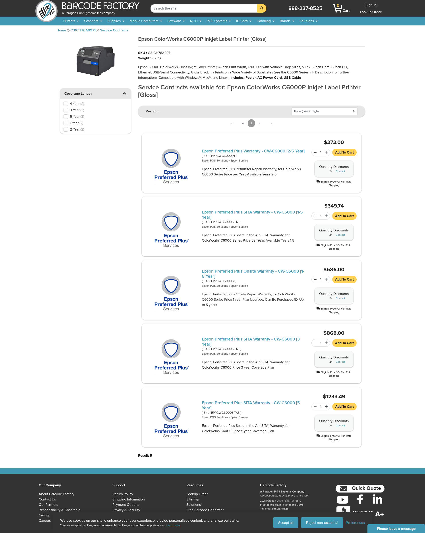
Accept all (286, 522)
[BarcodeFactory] (46, 8)
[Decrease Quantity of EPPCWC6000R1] (314, 152)
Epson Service (239, 160)
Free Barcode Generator (205, 510)
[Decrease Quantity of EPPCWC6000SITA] (314, 215)
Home (61, 30)
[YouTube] (342, 499)
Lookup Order (371, 12)
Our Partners (48, 504)
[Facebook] (360, 499)
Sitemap (192, 499)
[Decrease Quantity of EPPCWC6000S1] (314, 279)
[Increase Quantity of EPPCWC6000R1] (326, 152)
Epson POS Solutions (215, 160)
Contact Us (47, 499)
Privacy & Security (126, 510)
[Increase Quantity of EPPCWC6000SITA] (326, 215)
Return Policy (122, 494)
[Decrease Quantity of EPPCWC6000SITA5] (314, 406)
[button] (124, 93)
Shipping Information (128, 499)
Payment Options (125, 504)
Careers (45, 520)
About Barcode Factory (56, 494)
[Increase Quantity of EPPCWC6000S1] (326, 279)
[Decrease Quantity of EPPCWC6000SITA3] (314, 342)
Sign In (370, 5)
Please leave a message (396, 529)
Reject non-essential (322, 522)
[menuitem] (71, 21)
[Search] (261, 8)
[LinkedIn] (377, 499)
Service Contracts (114, 30)
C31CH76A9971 (83, 30)
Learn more (173, 525)
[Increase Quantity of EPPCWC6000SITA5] (326, 406)
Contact (340, 171)
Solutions (193, 504)
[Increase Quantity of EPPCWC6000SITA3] (326, 342)
